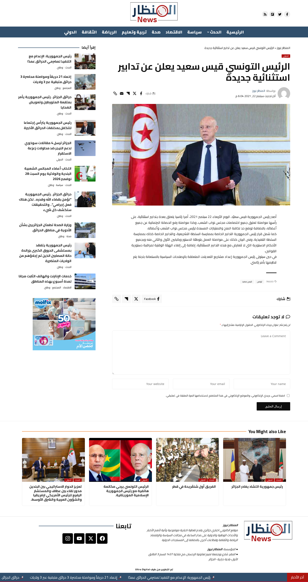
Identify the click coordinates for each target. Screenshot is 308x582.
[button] (115, 93)
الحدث (68, 67)
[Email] (121, 93)
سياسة (59, 185)
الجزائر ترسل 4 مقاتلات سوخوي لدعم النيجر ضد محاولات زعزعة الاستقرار (48, 148)
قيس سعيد (247, 282)
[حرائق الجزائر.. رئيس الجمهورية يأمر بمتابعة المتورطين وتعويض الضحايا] (85, 102)
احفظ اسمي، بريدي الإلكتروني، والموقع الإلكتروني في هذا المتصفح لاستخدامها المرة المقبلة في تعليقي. (225, 395)
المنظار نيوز (283, 48)
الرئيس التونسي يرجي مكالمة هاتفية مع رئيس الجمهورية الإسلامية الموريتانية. (126, 490)
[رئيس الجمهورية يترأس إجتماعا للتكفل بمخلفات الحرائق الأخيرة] (85, 128)
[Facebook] (102, 538)
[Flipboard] (272, 14)
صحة (68, 236)
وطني (60, 67)
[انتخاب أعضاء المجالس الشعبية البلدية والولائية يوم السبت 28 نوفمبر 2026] (85, 174)
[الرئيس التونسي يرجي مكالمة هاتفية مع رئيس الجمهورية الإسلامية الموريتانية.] (120, 460)
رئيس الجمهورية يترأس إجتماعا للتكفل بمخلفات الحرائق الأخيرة (47, 125)
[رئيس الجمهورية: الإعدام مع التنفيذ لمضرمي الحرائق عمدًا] (85, 61)
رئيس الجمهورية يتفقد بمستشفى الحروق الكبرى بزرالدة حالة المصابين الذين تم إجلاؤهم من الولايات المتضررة (45, 253)
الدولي (286, 56)
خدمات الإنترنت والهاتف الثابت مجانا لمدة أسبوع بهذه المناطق (45, 278)
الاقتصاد (67, 287)
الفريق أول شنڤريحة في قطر (194, 486)
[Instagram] (67, 538)
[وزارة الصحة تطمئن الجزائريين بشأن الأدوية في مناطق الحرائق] (85, 230)
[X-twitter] (90, 538)
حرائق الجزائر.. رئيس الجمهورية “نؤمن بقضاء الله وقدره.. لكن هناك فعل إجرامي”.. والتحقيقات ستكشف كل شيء (45, 202)
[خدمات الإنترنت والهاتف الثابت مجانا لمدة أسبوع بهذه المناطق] (85, 281)
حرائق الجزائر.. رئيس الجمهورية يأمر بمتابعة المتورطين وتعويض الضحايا (44, 102)
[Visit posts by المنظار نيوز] (284, 93)
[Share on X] (134, 93)
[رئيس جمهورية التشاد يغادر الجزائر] (254, 460)
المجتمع (67, 88)
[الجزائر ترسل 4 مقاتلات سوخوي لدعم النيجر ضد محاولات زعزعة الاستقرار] (85, 148)
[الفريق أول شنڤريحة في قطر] (187, 460)
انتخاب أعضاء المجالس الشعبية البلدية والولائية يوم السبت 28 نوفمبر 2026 (47, 173)
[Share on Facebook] (141, 93)
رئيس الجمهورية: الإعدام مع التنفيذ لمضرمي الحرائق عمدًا (49, 58)
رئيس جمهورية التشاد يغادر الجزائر (257, 486)
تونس (259, 282)
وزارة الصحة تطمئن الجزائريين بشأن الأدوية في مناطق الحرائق (45, 227)
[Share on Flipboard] (128, 93)
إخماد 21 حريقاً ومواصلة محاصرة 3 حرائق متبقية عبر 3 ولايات (45, 79)
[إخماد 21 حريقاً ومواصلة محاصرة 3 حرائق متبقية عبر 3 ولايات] (85, 82)
